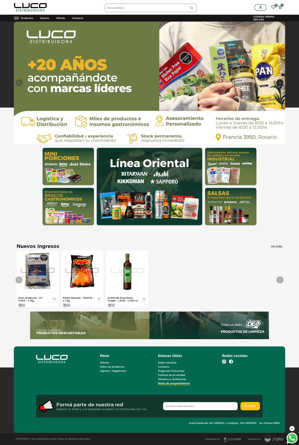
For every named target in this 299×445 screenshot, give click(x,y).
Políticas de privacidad (171, 375)
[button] (280, 82)
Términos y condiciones (172, 379)
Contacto (77, 18)
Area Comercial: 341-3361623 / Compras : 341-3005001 (222, 423)
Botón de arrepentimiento (174, 383)
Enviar (250, 406)
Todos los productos (112, 366)
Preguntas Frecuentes (171, 371)
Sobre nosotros (167, 362)
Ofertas (60, 18)
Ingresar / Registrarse (113, 371)
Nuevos (44, 18)
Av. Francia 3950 (269, 423)
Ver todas (276, 246)
